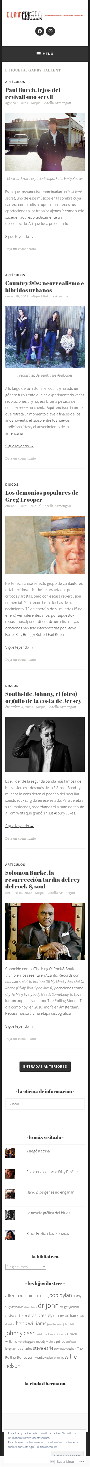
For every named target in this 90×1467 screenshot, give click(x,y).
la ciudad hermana (45, 1384)
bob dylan (60, 1295)
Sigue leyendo (19, 236)
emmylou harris (66, 1315)
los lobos (61, 1334)
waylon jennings (54, 1357)
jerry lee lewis (54, 1324)
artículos (15, 81)
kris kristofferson (46, 1334)
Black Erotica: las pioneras (47, 1233)
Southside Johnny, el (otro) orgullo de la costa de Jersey (43, 697)
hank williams (31, 1323)
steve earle (43, 1348)
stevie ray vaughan (65, 1348)
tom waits (36, 1357)
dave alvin (18, 1307)
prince (60, 1341)
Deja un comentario (20, 249)
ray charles (24, 1348)
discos (11, 484)
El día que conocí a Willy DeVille (52, 1171)
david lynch (30, 1307)
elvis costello (16, 1315)
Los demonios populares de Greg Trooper (41, 496)
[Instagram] (50, 31)
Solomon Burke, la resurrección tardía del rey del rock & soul (42, 879)
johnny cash (20, 1333)
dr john (48, 1305)
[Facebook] (39, 31)
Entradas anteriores (45, 1066)
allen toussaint (20, 1295)
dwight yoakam (69, 1307)
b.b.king (42, 1295)
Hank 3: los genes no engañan (50, 1192)
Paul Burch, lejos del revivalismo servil (32, 93)
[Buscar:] (45, 1103)
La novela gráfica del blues (48, 1212)
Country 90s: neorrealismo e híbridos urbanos (44, 286)
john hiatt (68, 1324)
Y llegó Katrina (38, 1150)
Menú (48, 53)
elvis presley (40, 1315)
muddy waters (45, 1341)
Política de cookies (46, 1447)
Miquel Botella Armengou (51, 103)
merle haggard (26, 1341)
